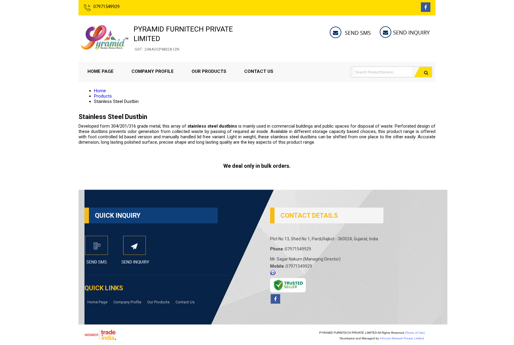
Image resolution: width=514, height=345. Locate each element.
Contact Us (258, 71)
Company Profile (152, 71)
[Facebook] (425, 10)
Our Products (209, 71)
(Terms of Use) (415, 332)
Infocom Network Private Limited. (402, 338)
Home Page (100, 71)
